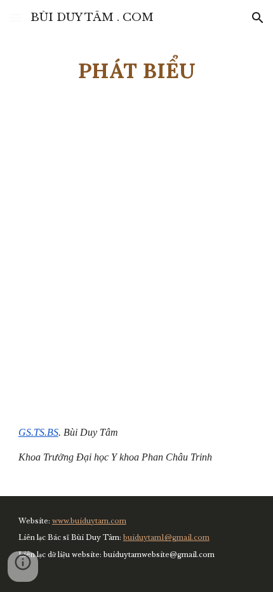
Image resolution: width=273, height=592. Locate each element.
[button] (15, 17)
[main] (136, 70)
